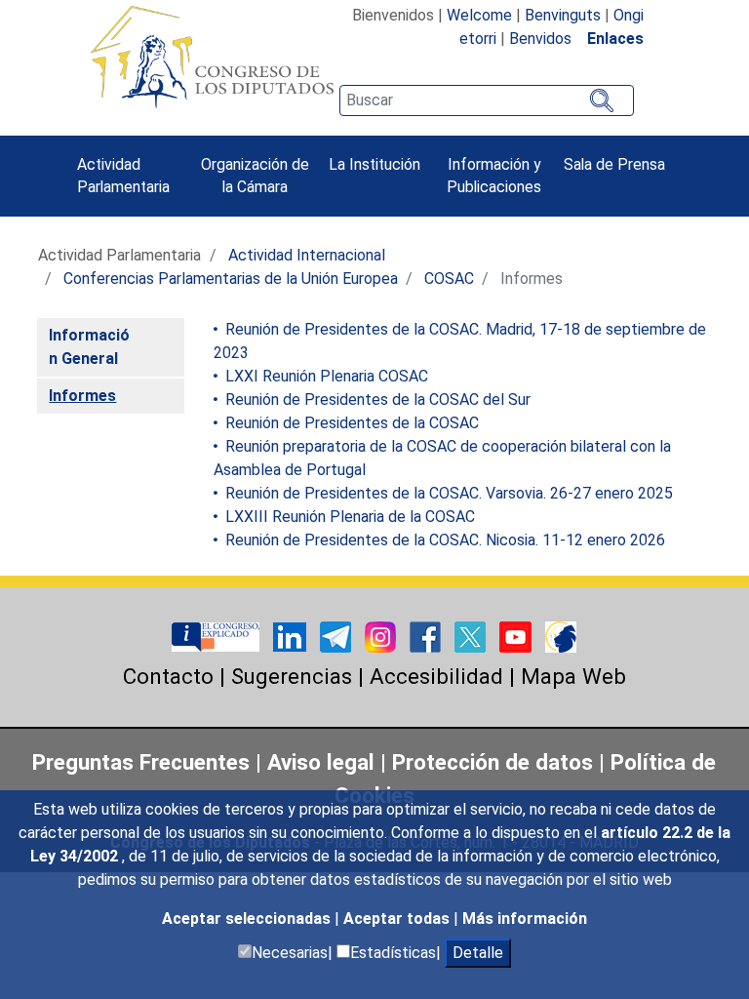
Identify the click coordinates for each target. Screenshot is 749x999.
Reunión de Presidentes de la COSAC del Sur (376, 399)
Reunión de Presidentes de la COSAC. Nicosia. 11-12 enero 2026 (443, 540)
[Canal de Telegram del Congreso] (337, 635)
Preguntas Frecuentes (141, 762)
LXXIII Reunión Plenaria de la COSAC (348, 516)
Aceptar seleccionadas (248, 918)
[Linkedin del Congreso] (291, 635)
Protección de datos (492, 762)
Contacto (168, 676)
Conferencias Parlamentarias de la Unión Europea (230, 278)
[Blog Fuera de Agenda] (560, 635)
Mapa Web (573, 676)
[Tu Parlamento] (217, 635)
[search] (486, 100)
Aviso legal (323, 762)
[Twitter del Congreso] (472, 635)
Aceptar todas (398, 918)
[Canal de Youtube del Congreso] (517, 635)
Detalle (478, 952)
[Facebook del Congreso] (427, 635)
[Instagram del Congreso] (382, 635)
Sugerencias (291, 676)
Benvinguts (563, 15)
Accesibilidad (436, 676)
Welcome (479, 15)
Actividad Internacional (306, 255)
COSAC (449, 278)
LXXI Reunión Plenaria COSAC (324, 376)
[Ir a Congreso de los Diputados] (212, 56)
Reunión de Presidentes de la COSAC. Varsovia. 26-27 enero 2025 (447, 493)
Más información (524, 918)
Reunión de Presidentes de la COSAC (350, 423)
